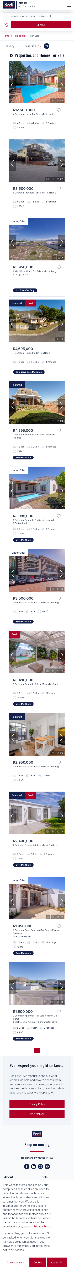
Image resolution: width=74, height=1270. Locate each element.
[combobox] (28, 16)
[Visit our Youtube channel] (47, 1166)
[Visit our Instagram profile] (40, 1166)
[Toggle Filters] (6, 24)
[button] (12, 85)
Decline (38, 1262)
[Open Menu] (68, 5)
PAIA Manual (37, 1113)
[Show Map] (46, 46)
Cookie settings (16, 1262)
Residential (20, 35)
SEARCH (41, 24)
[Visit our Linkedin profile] (33, 1166)
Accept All (56, 1262)
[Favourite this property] (59, 110)
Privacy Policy (37, 1104)
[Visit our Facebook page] (26, 1166)
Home (6, 35)
